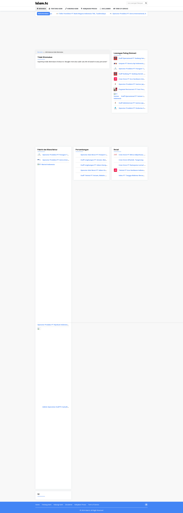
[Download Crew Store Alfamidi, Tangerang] (115, 160)
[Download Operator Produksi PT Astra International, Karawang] (39, 160)
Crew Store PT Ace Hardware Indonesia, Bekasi (136, 79)
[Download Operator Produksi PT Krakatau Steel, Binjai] (115, 108)
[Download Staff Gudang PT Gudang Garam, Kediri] (115, 74)
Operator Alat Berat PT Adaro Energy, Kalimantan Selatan (103, 170)
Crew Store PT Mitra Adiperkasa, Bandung (135, 155)
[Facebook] (146, 504)
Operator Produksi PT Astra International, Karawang (116, 14)
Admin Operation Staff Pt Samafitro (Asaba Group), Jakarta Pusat (67, 407)
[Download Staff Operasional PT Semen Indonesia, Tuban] (117, 96)
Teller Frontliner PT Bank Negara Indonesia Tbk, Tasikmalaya (66, 14)
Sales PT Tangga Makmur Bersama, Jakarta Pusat (138, 175)
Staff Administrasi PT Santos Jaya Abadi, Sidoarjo (137, 103)
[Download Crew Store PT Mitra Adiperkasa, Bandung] (115, 154)
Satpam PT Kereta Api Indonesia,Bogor (133, 63)
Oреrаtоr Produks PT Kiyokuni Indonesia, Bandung (56, 325)
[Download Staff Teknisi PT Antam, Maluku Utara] (77, 175)
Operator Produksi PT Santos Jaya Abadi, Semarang (138, 84)
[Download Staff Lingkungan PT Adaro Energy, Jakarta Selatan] (77, 165)
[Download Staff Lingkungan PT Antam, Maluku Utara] (77, 160)
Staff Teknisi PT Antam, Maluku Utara (95, 175)
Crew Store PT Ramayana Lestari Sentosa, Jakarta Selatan (141, 165)
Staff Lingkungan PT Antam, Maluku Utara (97, 160)
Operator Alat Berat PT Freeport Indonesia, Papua (100, 155)
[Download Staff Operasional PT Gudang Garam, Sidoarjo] (115, 58)
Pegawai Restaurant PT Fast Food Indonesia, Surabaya (139, 89)
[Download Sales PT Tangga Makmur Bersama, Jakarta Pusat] (115, 175)
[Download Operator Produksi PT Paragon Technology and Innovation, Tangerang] (115, 69)
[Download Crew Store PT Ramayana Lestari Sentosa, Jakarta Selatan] (115, 165)
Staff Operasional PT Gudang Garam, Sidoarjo (136, 58)
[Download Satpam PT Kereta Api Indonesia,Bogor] (115, 63)
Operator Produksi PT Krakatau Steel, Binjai (135, 108)
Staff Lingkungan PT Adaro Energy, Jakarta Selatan (100, 165)
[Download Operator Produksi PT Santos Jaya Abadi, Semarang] (115, 84)
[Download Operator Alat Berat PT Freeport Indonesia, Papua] (77, 154)
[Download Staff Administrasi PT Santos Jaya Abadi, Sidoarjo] (115, 103)
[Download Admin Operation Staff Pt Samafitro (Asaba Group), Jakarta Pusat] (39, 407)
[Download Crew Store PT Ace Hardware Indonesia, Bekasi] (115, 79)
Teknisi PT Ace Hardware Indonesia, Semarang (136, 170)
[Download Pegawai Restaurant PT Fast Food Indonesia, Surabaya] (115, 89)
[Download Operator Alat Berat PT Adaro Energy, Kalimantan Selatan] (77, 170)
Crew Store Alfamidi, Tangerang (131, 160)
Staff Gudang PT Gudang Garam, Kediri (133, 74)
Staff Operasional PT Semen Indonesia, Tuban (138, 96)
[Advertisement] (91, 33)
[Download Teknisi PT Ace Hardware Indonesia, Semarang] (115, 170)
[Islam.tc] (41, 3)
